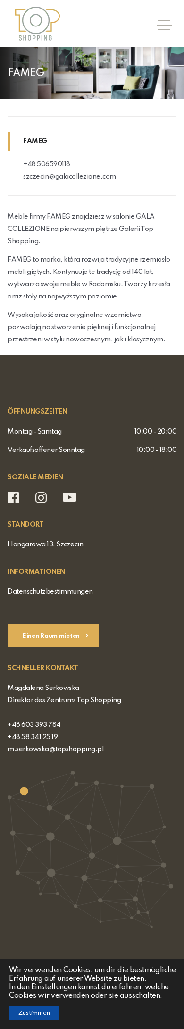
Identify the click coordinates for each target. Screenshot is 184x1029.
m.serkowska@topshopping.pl (55, 749)
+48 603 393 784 (34, 725)
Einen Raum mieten (52, 636)
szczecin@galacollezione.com (69, 176)
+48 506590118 (46, 164)
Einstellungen (53, 987)
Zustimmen (34, 1013)
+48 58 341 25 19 (33, 737)
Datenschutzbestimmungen (50, 591)
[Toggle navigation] (161, 23)
